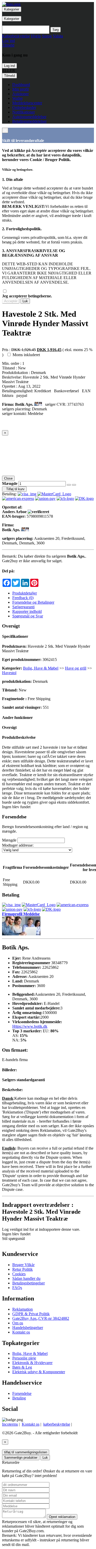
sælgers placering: (16, 409)
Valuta (58, 36)
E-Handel (51, 1003)
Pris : (6, 350)
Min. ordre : (12, 363)
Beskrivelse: (12, 377)
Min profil (20, 89)
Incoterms (10, 1424)
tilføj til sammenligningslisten (25, 1452)
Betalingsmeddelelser (29, 121)
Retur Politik (22, 1269)
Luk (25, 301)
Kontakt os (21, 1332)
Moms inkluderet (26, 355)
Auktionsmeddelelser (29, 116)
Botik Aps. (24, 404)
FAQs (17, 1287)
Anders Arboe (15, 512)
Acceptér (10, 301)
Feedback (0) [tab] (23, 598)
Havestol (9, 673)
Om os (17, 1323)
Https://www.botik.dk (29, 1026)
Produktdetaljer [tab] (24, 593)
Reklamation (22, 1309)
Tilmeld (9, 76)
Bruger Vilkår (23, 1265)
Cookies (19, 1274)
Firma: (8, 404)
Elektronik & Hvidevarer (32, 1362)
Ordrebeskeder (24, 107)
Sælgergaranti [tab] (23, 607)
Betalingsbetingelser (28, 1283)
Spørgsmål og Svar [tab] (27, 616)
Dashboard (21, 84)
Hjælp (36, 36)
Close (8, 478)
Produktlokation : (16, 372)
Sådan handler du (26, 1278)
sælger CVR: (55, 404)
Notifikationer (23, 112)
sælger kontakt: (14, 413)
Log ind (9, 66)
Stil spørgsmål (13, 1238)
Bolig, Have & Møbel (40, 668)
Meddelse (35, 413)
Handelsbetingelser (27, 1327)
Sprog (47, 36)
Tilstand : (10, 368)
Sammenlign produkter (20, 1457)
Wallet (17, 98)
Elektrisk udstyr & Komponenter (38, 1372)
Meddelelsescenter (27, 103)
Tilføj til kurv (14, 489)
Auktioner (20, 94)
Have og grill (75, 668)
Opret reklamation (62, 1517)
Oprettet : (10, 386)
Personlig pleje (24, 1358)
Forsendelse (21, 1393)
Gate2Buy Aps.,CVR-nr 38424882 (40, 1318)
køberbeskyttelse (56, 1424)
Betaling (19, 1398)
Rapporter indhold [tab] (27, 611)
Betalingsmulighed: (17, 391)
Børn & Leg (22, 1367)
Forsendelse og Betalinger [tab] (33, 602)
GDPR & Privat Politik (31, 1314)
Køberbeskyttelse (16, 36)
